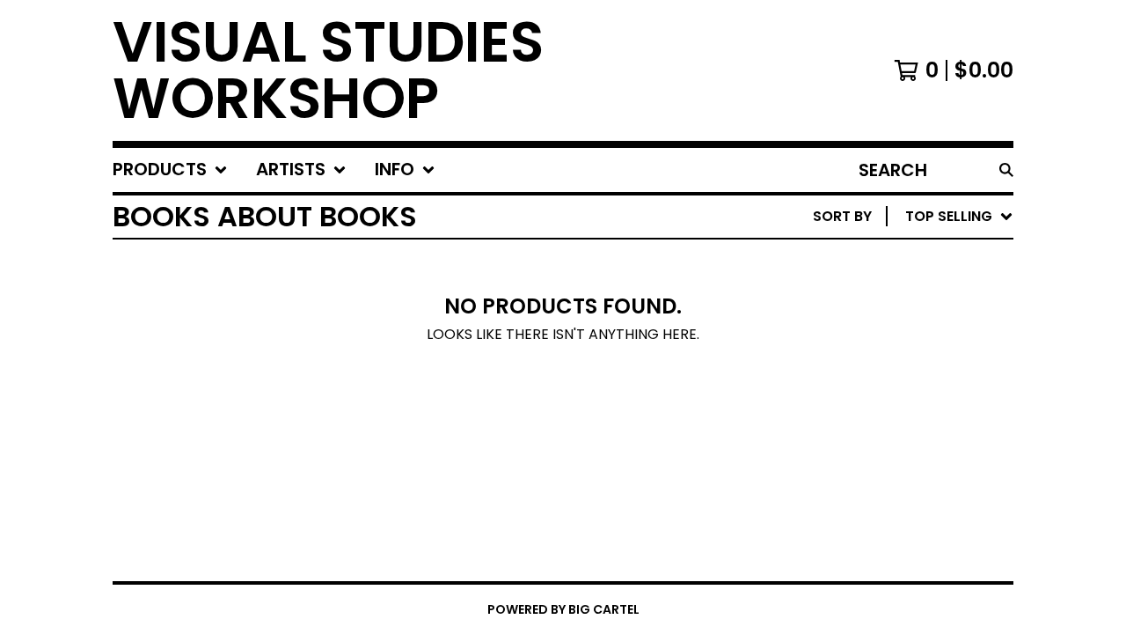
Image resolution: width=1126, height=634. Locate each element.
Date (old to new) (885, 431)
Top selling (858, 318)
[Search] (1006, 170)
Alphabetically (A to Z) (905, 346)
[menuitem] (170, 170)
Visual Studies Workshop (328, 70)
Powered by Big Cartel (563, 609)
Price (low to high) (891, 459)
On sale (843, 290)
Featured (849, 262)
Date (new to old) (885, 403)
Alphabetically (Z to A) (905, 375)
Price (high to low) (891, 487)
